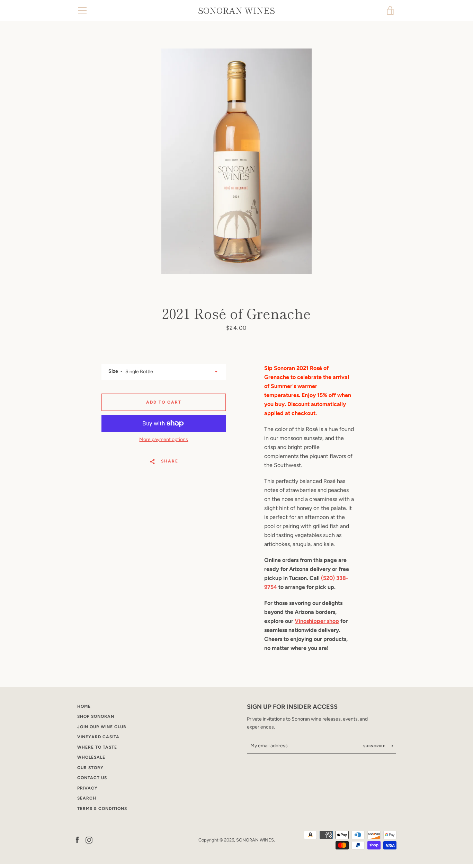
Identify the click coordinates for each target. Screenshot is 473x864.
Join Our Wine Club (101, 726)
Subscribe (375, 746)
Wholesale (91, 757)
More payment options (163, 439)
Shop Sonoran (95, 716)
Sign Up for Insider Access (292, 707)
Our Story (90, 767)
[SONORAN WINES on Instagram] (89, 839)
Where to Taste (97, 747)
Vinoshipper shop (317, 621)
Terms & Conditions (102, 808)
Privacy (87, 788)
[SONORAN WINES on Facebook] (77, 839)
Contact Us (92, 777)
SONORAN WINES (236, 11)
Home (84, 706)
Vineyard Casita (98, 736)
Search (86, 798)
